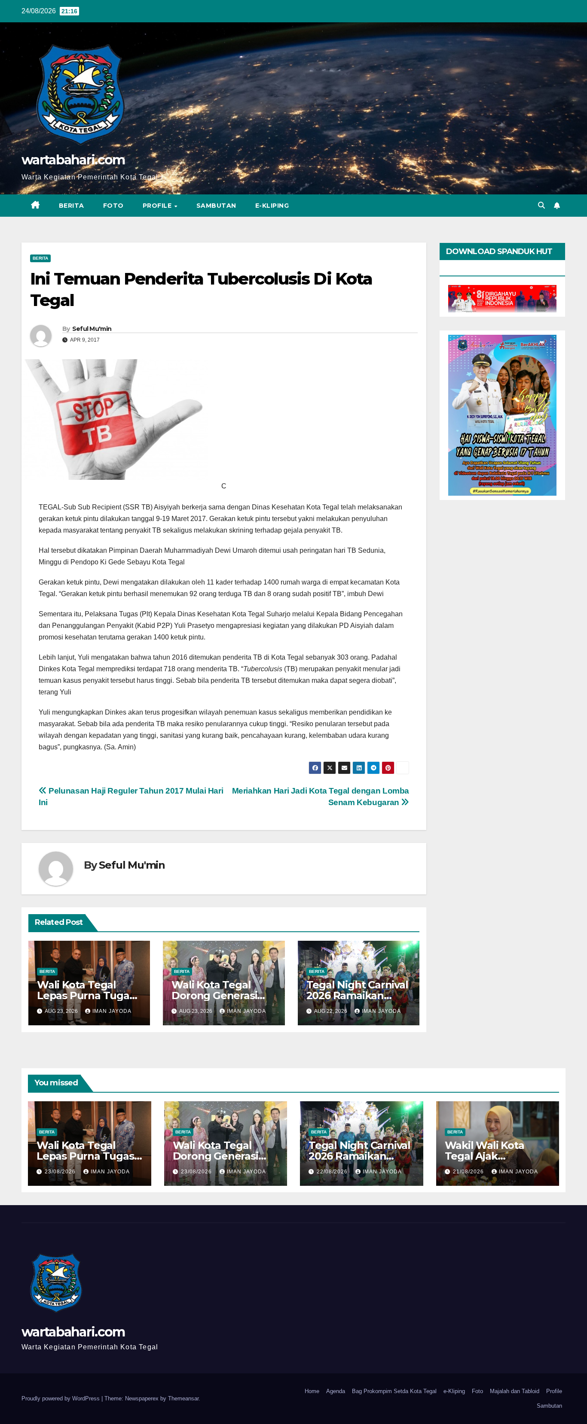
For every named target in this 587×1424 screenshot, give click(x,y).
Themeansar (183, 1398)
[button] (541, 205)
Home (312, 1391)
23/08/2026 (61, 1172)
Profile (158, 205)
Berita (71, 205)
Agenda (335, 1391)
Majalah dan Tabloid (514, 1391)
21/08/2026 (469, 1172)
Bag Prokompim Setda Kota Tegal (394, 1391)
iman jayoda (111, 1011)
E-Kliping (272, 205)
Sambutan (216, 205)
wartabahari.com (73, 160)
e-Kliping (454, 1391)
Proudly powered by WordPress (61, 1398)
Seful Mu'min (92, 329)
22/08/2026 (333, 1172)
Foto (113, 205)
